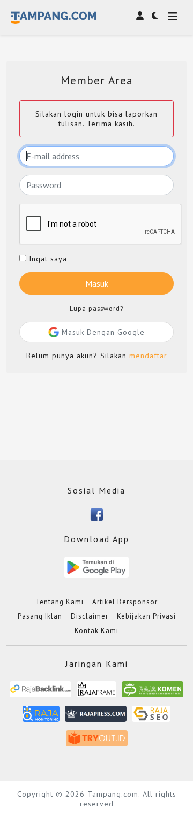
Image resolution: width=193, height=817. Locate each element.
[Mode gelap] (155, 15)
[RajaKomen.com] (152, 693)
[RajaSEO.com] (151, 717)
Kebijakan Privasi (146, 616)
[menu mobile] (172, 17)
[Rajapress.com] (96, 717)
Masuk (96, 283)
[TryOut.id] (97, 742)
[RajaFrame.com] (96, 693)
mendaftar (148, 355)
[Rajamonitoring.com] (41, 717)
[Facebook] (96, 514)
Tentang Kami (59, 601)
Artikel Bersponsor (125, 601)
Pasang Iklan (40, 616)
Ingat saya (46, 259)
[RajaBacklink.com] (40, 693)
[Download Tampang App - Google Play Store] (96, 567)
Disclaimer (89, 616)
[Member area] (140, 15)
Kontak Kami (96, 630)
